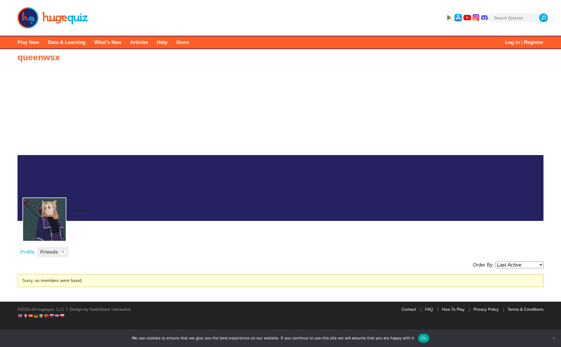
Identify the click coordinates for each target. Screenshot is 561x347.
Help (162, 42)
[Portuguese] (46, 315)
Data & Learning (66, 42)
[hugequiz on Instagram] (475, 17)
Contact (409, 309)
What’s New (107, 42)
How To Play (453, 309)
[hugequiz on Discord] (484, 17)
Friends (52, 252)
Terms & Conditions (525, 309)
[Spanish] (31, 315)
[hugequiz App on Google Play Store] (449, 17)
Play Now (28, 42)
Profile (27, 252)
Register (533, 42)
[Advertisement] (280, 111)
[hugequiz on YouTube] (467, 17)
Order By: (483, 265)
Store (182, 42)
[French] (25, 315)
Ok (423, 338)
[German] (36, 315)
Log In (512, 42)
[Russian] (52, 315)
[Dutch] (57, 315)
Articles (139, 42)
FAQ (429, 309)
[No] (554, 338)
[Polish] (62, 315)
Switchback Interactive (110, 309)
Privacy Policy (486, 309)
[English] (20, 315)
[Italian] (41, 315)
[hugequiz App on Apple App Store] (458, 17)
